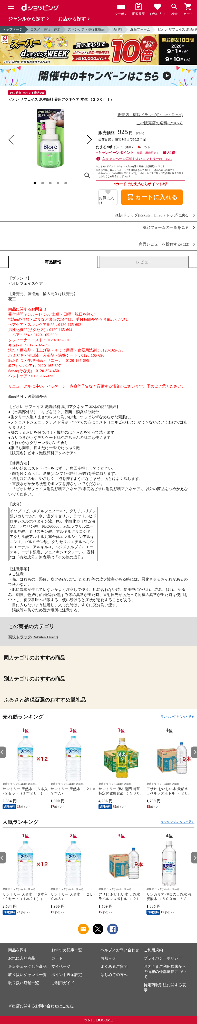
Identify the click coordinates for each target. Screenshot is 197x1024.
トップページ (13, 29)
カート (57, 958)
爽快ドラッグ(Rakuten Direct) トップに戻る (152, 215)
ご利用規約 (153, 950)
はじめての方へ (114, 975)
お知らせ (108, 958)
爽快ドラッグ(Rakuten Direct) (33, 637)
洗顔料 (117, 29)
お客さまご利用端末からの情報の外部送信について (165, 971)
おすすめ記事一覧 (66, 950)
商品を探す (17, 950)
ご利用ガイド (62, 983)
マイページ (61, 966)
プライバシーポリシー (163, 958)
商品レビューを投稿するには (164, 244)
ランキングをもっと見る (177, 716)
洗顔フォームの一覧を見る (166, 228)
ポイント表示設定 (66, 975)
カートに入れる (152, 197)
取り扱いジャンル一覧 (27, 975)
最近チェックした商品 (27, 966)
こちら (68, 1006)
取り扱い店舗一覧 (23, 983)
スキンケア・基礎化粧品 (86, 29)
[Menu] (10, 6)
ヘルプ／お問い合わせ (120, 950)
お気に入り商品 (21, 958)
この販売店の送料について (159, 123)
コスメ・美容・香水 (45, 29)
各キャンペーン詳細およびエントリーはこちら (137, 159)
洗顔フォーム (140, 29)
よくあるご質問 (114, 966)
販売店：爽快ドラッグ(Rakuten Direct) (150, 115)
